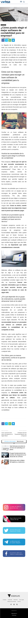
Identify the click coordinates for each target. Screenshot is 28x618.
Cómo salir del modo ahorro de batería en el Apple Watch (7, 434)
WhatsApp (14, 615)
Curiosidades (7, 22)
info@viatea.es (14, 613)
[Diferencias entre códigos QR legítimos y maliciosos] (5, 462)
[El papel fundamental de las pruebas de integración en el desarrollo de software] (5, 454)
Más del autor (20, 441)
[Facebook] (2, 40)
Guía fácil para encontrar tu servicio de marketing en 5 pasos (17, 447)
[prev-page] (2, 467)
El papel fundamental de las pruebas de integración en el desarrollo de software (18, 454)
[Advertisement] (14, 487)
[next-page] (5, 467)
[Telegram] (13, 40)
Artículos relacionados (10, 441)
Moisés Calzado (6, 38)
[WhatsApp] (9, 40)
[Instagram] (14, 604)
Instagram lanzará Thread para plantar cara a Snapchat (20, 434)
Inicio (2, 22)
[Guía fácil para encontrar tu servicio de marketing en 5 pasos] (5, 447)
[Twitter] (6, 40)
